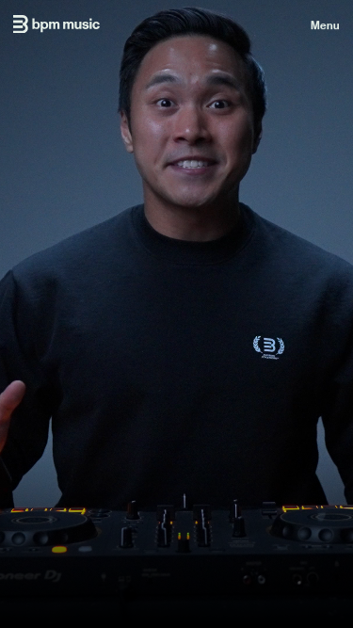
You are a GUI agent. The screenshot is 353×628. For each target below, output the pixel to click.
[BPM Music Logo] (56, 24)
